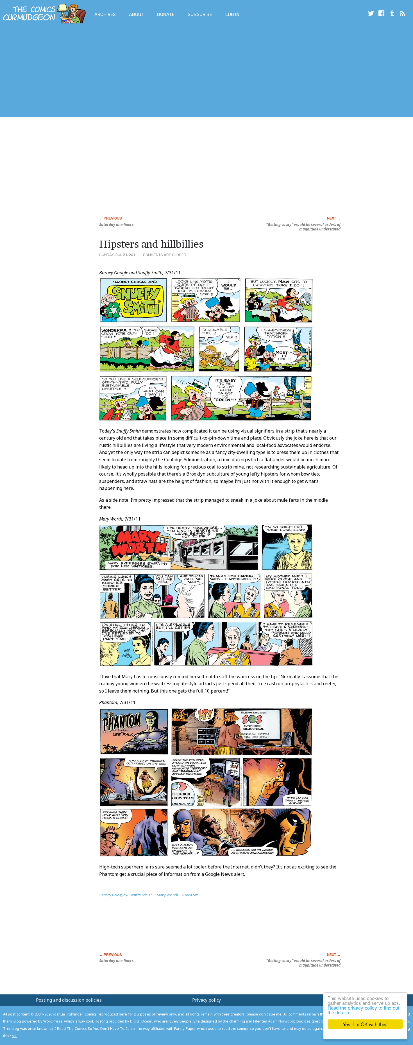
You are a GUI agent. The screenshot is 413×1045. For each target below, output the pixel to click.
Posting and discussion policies (69, 1000)
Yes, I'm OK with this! (365, 1024)
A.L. (14, 1035)
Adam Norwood (281, 1021)
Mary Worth (167, 895)
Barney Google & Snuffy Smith (126, 895)
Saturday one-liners (116, 224)
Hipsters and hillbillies (151, 244)
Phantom (190, 895)
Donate (165, 14)
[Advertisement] (102, 71)
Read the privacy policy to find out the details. (363, 1010)
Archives (105, 14)
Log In (232, 14)
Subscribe (200, 14)
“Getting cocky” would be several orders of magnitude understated (303, 227)
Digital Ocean (141, 1021)
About (136, 14)
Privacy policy (206, 1000)
